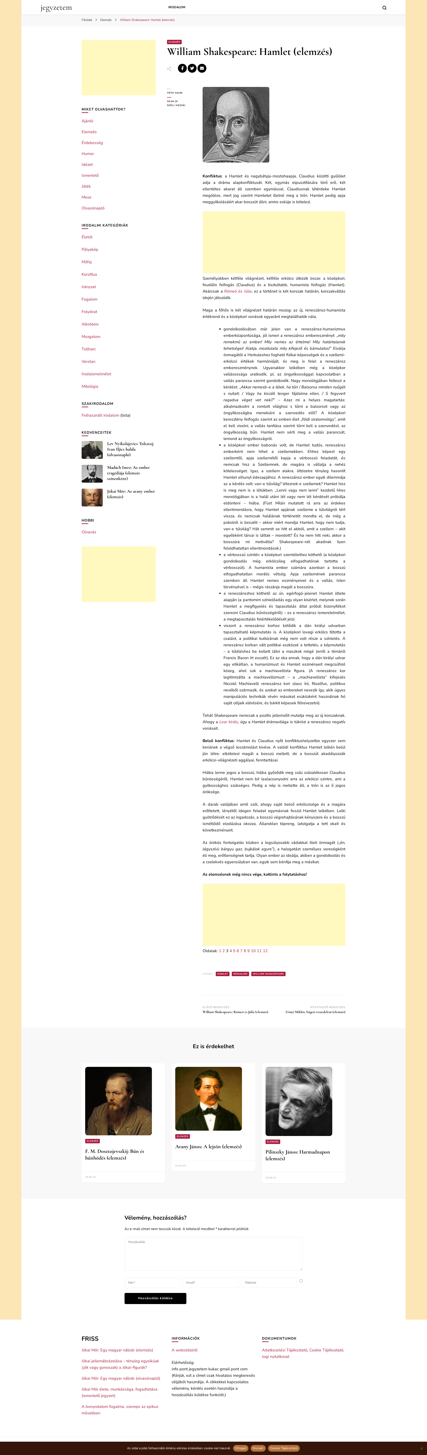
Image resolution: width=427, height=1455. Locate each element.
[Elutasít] (421, 1448)
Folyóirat (89, 311)
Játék (86, 186)
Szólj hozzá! (181, 105)
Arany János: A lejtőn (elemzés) (208, 1146)
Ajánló (87, 121)
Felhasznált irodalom (100, 415)
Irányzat (89, 286)
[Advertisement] (274, 242)
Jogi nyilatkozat (275, 1356)
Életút (87, 237)
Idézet (87, 164)
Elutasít (258, 1448)
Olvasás (89, 532)
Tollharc (89, 349)
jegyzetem (56, 7)
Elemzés (174, 42)
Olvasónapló (93, 208)
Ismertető (90, 175)
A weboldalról (184, 1350)
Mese (86, 197)
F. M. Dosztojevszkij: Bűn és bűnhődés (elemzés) (114, 1154)
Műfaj (87, 262)
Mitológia (90, 386)
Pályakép (90, 249)
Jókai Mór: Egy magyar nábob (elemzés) (117, 1350)
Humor (88, 153)
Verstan (88, 361)
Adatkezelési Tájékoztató (284, 1350)
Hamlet (222, 973)
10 (253, 950)
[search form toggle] (385, 8)
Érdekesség (92, 142)
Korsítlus (89, 274)
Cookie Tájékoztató (326, 1350)
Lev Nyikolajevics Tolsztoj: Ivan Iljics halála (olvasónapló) (130, 449)
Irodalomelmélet (96, 374)
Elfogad (240, 1448)
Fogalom (89, 299)
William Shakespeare (268, 973)
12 (265, 950)
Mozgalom (91, 336)
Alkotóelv (90, 324)
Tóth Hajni (175, 92)
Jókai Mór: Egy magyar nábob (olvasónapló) (121, 1378)
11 (259, 950)
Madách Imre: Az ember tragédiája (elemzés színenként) (128, 473)
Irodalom (176, 7)
